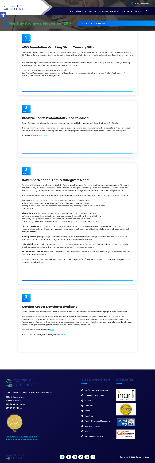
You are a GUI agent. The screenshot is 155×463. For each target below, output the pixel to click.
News (87, 431)
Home (70, 11)
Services (92, 11)
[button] (3, 15)
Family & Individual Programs (97, 421)
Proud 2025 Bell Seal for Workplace (21, 436)
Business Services (92, 426)
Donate (137, 11)
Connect (126, 11)
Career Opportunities (109, 11)
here (45, 135)
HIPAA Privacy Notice (94, 436)
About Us (80, 11)
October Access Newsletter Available (49, 307)
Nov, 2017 (26, 38)
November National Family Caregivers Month (56, 180)
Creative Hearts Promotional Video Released (55, 118)
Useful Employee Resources (97, 390)
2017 (91, 23)
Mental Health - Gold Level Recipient (22, 439)
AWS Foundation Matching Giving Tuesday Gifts (58, 47)
